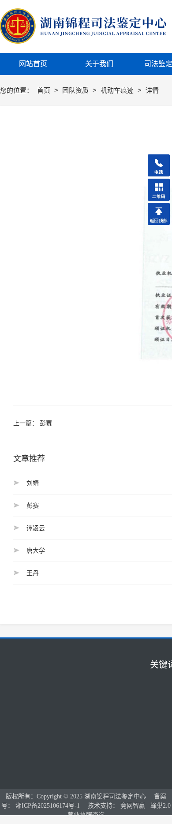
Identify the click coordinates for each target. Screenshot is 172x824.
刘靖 (32, 483)
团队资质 (76, 90)
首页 (44, 90)
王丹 (32, 573)
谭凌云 (35, 528)
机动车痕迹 (118, 90)
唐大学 (35, 550)
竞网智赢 (132, 805)
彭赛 (46, 423)
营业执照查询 (86, 815)
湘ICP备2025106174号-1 (47, 805)
